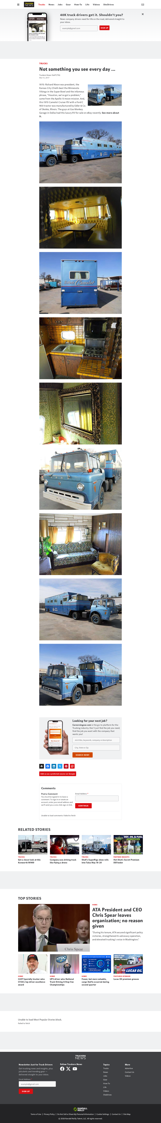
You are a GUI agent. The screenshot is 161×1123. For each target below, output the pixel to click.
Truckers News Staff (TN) (49, 75)
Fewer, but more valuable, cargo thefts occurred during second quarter (95, 982)
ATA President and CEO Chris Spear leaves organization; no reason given (117, 918)
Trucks (43, 63)
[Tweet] (60, 766)
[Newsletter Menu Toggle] (142, 4)
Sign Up (104, 28)
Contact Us (116, 1114)
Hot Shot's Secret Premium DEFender (126, 861)
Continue (83, 806)
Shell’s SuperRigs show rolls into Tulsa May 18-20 (95, 861)
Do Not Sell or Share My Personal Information (75, 1114)
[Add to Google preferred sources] (72, 766)
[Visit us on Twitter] (68, 1068)
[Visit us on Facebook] (62, 1068)
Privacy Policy (49, 1114)
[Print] (41, 766)
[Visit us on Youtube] (75, 1068)
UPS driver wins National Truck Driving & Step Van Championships (62, 982)
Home (94, 905)
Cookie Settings (102, 1114)
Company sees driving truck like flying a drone (63, 861)
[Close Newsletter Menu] (142, 14)
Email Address (81, 794)
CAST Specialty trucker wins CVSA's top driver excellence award (31, 982)
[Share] (47, 766)
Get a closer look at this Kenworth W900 (29, 861)
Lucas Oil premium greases (126, 979)
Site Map (126, 1114)
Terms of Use (36, 1114)
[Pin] (66, 766)
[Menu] (18, 4)
